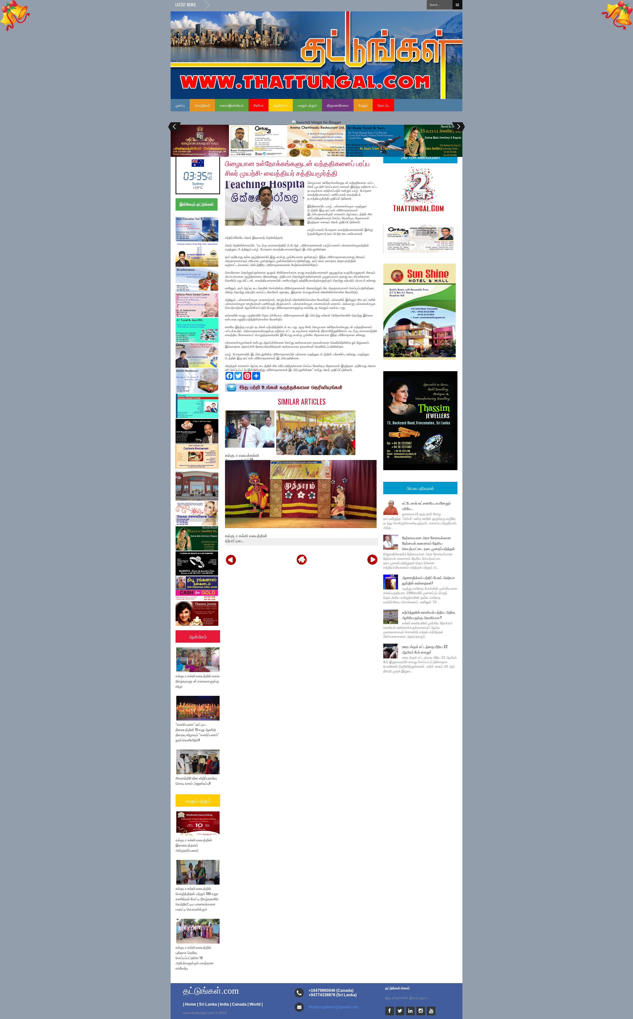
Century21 (258, 148)
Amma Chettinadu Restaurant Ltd (316, 148)
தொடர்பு (383, 105)
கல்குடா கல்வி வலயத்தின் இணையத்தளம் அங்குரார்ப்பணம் (194, 845)
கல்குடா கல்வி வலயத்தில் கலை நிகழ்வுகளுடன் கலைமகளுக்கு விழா (198, 681)
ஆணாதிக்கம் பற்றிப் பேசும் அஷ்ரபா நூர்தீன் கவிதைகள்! (428, 580)
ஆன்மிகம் (280, 105)
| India (223, 1004)
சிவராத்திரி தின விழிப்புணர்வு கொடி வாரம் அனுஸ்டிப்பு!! (196, 780)
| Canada (238, 1004)
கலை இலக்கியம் (232, 105)
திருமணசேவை (338, 105)
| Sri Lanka (207, 1004)
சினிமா (258, 105)
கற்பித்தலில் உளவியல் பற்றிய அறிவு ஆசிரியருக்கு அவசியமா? (428, 614)
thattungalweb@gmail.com (334, 1007)
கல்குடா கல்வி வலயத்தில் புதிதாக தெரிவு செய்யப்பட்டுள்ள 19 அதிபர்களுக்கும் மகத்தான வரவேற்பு (195, 957)
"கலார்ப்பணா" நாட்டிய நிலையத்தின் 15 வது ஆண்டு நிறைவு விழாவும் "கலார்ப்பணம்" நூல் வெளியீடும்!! (197, 732)
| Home (189, 1004)
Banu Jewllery (433, 148)
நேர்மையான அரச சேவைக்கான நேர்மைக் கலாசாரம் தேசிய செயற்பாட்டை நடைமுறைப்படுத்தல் (428, 543)
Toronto (198, 184)
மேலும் (363, 105)
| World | (255, 1004)
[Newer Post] (231, 559)
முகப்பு (180, 105)
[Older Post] (372, 559)
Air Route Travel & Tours (375, 148)
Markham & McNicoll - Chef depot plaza (200, 148)
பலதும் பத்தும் (307, 105)
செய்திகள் (202, 105)
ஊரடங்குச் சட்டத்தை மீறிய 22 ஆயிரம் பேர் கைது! (425, 649)
